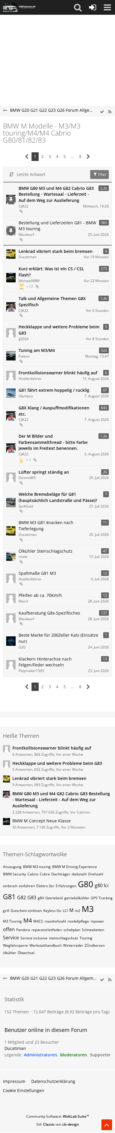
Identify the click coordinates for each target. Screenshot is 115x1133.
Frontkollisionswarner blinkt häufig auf (58, 373)
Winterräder (73, 945)
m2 (77, 910)
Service (11, 937)
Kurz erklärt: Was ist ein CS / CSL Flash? (51, 272)
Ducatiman (15, 1048)
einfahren (27, 885)
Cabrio (32, 874)
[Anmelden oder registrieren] (92, 7)
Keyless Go (52, 910)
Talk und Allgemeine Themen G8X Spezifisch (52, 301)
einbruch (10, 885)
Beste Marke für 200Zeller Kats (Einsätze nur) (58, 638)
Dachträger (60, 874)
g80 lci (102, 885)
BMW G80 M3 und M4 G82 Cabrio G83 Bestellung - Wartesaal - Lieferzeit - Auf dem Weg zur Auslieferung (56, 194)
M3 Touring (12, 921)
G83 (31, 897)
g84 (41, 897)
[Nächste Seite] (88, 156)
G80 (85, 884)
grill (6, 910)
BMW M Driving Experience (74, 866)
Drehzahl (95, 874)
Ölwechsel (26, 952)
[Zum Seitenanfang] (106, 1124)
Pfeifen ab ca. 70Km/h (40, 595)
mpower (97, 921)
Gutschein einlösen (26, 910)
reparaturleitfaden (47, 929)
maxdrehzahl (55, 921)
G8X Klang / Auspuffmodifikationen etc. (54, 411)
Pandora (23, 929)
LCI (65, 910)
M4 (27, 920)
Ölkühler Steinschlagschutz (46, 551)
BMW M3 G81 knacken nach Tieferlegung (46, 525)
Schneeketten (93, 929)
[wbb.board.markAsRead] (102, 111)
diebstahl (79, 874)
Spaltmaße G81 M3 (37, 573)
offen (9, 929)
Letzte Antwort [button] (31, 174)
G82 (21, 897)
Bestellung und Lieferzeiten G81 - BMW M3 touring (57, 226)
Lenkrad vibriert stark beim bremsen (56, 251)
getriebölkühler (76, 897)
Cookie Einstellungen (23, 1090)
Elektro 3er (45, 885)
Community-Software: (57, 1116)
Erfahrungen (66, 885)
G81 (9, 896)
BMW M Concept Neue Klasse (41, 821)
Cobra (45, 874)
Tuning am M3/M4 (37, 350)
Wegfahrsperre (15, 945)
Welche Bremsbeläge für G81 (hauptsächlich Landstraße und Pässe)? (58, 497)
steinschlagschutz (63, 938)
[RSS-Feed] (109, 111)
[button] (78, 7)
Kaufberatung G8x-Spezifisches (49, 613)
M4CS (38, 921)
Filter (101, 174)
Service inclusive (33, 938)
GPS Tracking (102, 897)
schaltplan (71, 929)
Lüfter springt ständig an (44, 472)
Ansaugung (12, 866)
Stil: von (57, 1124)
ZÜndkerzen (95, 945)
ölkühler (9, 952)
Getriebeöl (54, 897)
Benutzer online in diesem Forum (45, 1029)
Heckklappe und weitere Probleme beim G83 (59, 330)
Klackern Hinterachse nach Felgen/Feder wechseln (45, 662)
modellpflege (78, 921)
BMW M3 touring (37, 866)
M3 (88, 908)
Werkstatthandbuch (45, 945)
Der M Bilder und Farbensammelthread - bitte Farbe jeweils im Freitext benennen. (53, 442)
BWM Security (14, 874)
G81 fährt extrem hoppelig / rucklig (54, 390)
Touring (86, 938)
